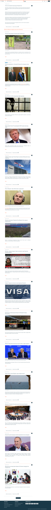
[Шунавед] (47, 1)
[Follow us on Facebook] (27, 503)
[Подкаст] (37, 503)
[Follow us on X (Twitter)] (32, 503)
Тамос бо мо (5, 507)
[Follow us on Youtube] (29, 503)
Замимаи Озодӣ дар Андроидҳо (19, 503)
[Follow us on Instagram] (31, 503)
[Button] (8, 26)
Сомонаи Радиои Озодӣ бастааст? (8, 504)
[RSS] (36, 503)
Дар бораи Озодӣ (6, 503)
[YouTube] (45, 1)
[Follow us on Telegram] (34, 503)
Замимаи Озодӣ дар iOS (18, 504)
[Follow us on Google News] (26, 503)
